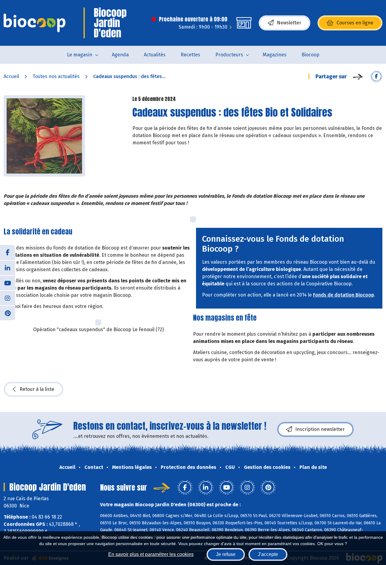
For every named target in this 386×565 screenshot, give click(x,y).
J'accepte (268, 554)
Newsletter (289, 23)
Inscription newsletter (320, 429)
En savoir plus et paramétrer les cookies (151, 554)
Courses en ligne (355, 23)
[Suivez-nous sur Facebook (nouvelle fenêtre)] (7, 252)
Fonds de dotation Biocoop (343, 295)
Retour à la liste (37, 389)
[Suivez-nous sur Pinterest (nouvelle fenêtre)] (7, 312)
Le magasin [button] (79, 55)
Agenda (120, 55)
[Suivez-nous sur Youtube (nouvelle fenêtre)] (7, 282)
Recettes (190, 55)
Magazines (274, 55)
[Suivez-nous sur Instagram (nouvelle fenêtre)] (7, 297)
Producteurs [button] (229, 55)
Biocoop (310, 55)
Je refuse (226, 554)
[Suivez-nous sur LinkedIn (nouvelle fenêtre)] (7, 267)
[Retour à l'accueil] (34, 23)
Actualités (155, 55)
